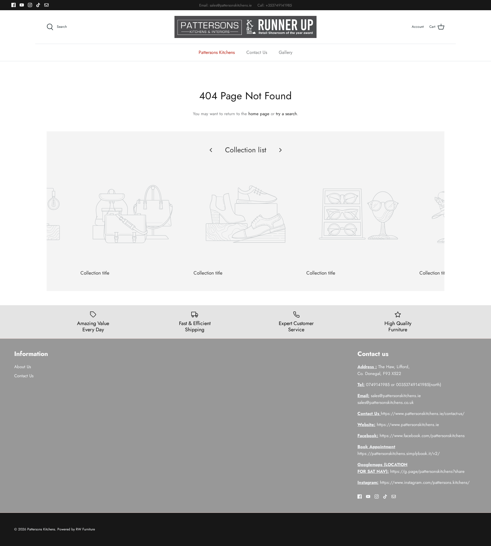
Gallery (285, 52)
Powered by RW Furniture (76, 529)
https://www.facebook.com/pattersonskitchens (422, 436)
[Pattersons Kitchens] (245, 27)
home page (258, 114)
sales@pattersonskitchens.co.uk (385, 402)
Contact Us (256, 52)
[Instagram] (30, 5)
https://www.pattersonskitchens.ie (408, 424)
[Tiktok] (38, 5)
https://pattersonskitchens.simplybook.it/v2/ (398, 453)
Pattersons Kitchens (217, 52)
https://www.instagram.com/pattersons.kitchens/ (425, 482)
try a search (286, 114)
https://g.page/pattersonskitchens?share (427, 471)
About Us (22, 367)
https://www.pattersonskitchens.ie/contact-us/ (423, 413)
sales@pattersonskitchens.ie (231, 5)
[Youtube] (22, 5)
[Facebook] (13, 5)
